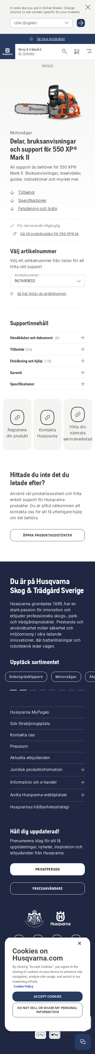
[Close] (80, 943)
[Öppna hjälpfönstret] (83, 1042)
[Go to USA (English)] (81, 23)
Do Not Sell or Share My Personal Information (47, 1010)
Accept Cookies (47, 996)
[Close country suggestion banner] (88, 7)
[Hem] (7, 51)
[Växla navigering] (89, 51)
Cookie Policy (23, 986)
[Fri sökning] (65, 51)
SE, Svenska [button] (26, 53)
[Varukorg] (77, 51)
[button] (13, 690)
